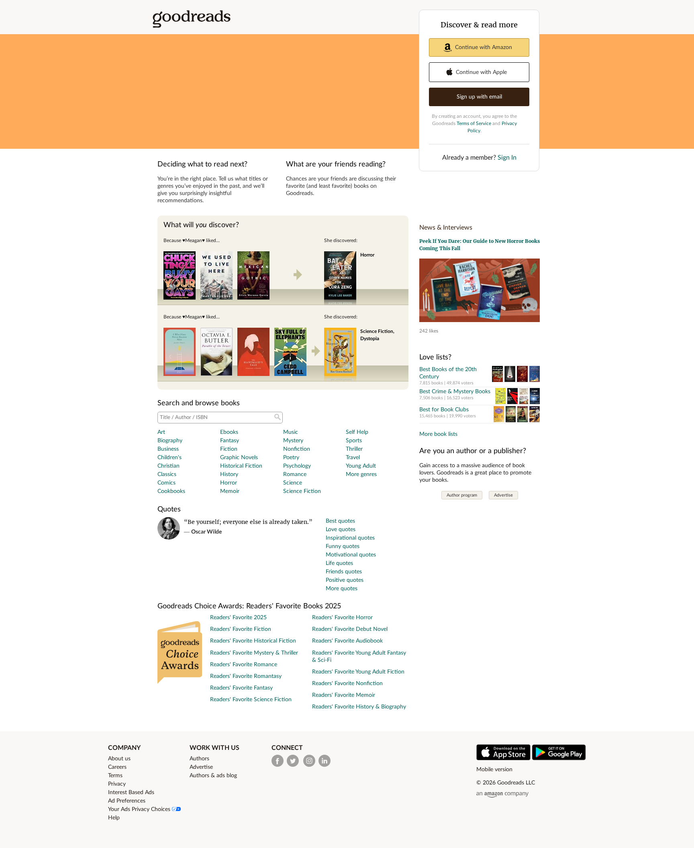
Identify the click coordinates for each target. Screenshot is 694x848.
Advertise (503, 495)
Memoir (229, 491)
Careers (117, 767)
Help (114, 818)
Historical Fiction (241, 466)
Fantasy (229, 441)
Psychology (297, 466)
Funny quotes (342, 546)
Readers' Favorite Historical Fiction (253, 641)
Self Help (357, 432)
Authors (199, 759)
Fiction (228, 449)
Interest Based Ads (131, 792)
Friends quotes (344, 572)
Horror (228, 483)
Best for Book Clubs (444, 410)
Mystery (293, 441)
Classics (166, 474)
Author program (462, 495)
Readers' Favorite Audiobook (347, 641)
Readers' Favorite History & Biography (359, 707)
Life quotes (339, 563)
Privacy (117, 784)
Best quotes (340, 521)
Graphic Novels (239, 457)
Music (290, 432)
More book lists (438, 434)
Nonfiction (296, 449)
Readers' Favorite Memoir (343, 695)
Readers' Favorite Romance (243, 664)
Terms (115, 775)
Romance (294, 474)
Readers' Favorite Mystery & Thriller (254, 653)
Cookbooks (171, 491)
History (229, 474)
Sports (354, 441)
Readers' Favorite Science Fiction (251, 699)
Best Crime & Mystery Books (454, 391)
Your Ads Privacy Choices (140, 809)
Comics (166, 483)
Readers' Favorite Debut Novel (350, 629)
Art (161, 432)
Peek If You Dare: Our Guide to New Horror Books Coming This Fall (479, 244)
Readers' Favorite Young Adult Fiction (358, 672)
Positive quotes (344, 580)
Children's (169, 457)
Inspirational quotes (350, 538)
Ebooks (229, 432)
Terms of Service (474, 123)
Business (168, 449)
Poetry (291, 457)
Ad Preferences (126, 801)
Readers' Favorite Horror (342, 617)
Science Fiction (302, 491)
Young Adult (361, 466)
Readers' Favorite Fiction (240, 629)
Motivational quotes (351, 555)
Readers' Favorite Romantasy (246, 676)
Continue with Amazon (483, 47)
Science (292, 483)
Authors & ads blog (213, 775)
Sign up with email (479, 97)
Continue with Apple (481, 72)
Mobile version (494, 769)
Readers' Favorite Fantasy (241, 688)
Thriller (354, 449)
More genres (361, 474)
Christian (168, 466)
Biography (169, 441)
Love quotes (340, 529)
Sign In (507, 157)
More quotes (341, 588)
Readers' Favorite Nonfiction (347, 683)
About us (119, 759)
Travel (353, 457)
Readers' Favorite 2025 (238, 617)
